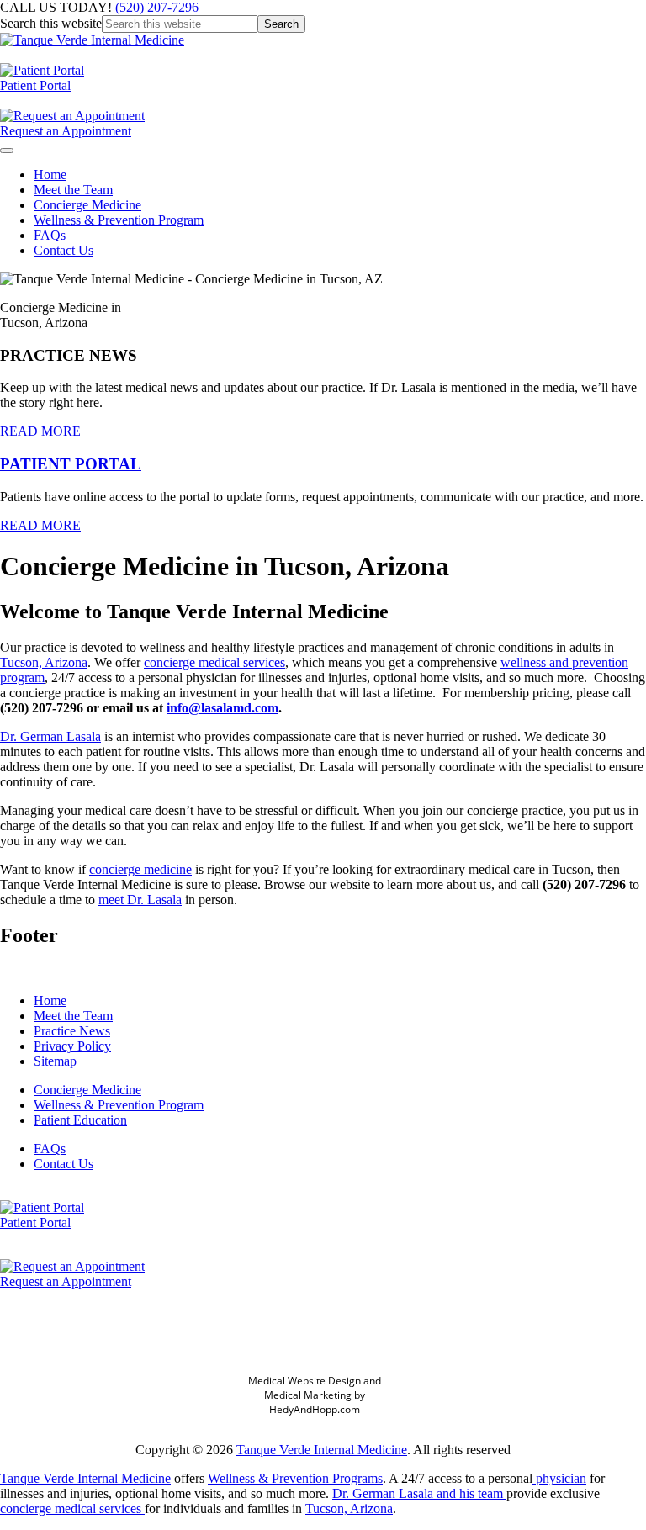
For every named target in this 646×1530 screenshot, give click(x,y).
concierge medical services (214, 662)
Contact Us (63, 250)
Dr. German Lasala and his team (419, 1493)
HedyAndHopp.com (314, 1409)
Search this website (51, 23)
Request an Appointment (65, 131)
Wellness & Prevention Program (119, 220)
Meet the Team (73, 190)
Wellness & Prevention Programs (295, 1478)
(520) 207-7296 (157, 7)
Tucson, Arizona (43, 662)
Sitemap (55, 1061)
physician (559, 1478)
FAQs (50, 235)
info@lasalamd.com (222, 708)
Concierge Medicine (87, 205)
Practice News (72, 1031)
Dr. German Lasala (50, 736)
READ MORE (40, 431)
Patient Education (80, 1120)
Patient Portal (35, 85)
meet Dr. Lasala (140, 899)
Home (50, 174)
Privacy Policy (72, 1046)
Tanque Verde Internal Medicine (321, 1450)
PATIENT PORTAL (70, 464)
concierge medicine (140, 869)
